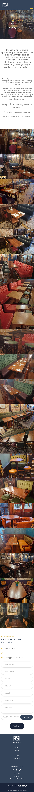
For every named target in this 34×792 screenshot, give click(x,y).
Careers (17, 753)
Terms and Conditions (17, 779)
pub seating (26, 112)
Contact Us (17, 758)
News (17, 750)
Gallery (17, 755)
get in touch (17, 116)
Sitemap (17, 776)
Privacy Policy (17, 773)
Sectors (17, 747)
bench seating (7, 92)
